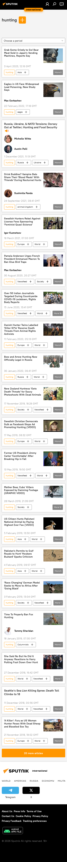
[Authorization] (47, 4)
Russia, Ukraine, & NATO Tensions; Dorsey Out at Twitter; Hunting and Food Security (30, 125)
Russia (21, 162)
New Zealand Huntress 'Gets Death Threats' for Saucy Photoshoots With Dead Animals (22, 391)
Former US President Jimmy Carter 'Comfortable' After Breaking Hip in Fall (20, 456)
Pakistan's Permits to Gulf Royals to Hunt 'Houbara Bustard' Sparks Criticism (18, 553)
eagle (20, 112)
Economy (48, 780)
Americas (20, 780)
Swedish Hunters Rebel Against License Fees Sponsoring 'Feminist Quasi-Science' (22, 221)
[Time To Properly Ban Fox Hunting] (53, 619)
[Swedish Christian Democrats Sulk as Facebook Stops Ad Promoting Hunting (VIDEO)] (53, 426)
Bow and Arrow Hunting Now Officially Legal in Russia (20, 358)
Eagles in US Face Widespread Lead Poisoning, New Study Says (21, 87)
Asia (20, 72)
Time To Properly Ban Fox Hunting (18, 616)
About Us (7, 811)
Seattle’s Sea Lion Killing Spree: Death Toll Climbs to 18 (31, 692)
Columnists (23, 644)
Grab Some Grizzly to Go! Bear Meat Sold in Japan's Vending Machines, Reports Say (21, 53)
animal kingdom (25, 206)
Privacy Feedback (11, 821)
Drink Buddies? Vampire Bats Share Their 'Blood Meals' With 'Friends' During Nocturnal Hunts (22, 177)
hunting (9, 20)
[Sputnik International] (11, 5)
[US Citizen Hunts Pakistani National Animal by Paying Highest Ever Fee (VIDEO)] (53, 523)
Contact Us (8, 816)
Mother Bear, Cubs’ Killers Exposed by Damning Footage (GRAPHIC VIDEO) (21, 490)
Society (40, 281)
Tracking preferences (35, 821)
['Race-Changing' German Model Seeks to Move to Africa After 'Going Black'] (53, 587)
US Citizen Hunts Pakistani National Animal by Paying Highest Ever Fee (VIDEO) (19, 521)
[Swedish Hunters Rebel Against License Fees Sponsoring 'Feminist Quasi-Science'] (53, 223)
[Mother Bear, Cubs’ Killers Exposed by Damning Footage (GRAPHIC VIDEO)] (53, 492)
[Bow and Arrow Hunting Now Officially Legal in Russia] (53, 361)
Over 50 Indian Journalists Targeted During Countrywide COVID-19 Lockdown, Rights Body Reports (21, 298)
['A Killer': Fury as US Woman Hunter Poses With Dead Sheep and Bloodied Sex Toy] (53, 725)
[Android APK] (13, 831)
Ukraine (37, 162)
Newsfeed (22, 281)
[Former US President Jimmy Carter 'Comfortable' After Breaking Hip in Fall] (53, 458)
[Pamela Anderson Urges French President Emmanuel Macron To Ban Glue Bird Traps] (53, 260)
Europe (21, 244)
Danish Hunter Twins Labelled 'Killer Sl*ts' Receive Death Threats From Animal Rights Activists (21, 330)
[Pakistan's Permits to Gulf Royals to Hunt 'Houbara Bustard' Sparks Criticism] (53, 555)
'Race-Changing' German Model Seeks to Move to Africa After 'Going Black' (22, 585)
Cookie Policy (23, 816)
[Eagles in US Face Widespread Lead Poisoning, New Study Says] (53, 90)
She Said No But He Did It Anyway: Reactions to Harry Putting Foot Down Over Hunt (21, 659)
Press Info (19, 811)
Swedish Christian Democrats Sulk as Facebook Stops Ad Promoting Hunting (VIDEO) (21, 424)
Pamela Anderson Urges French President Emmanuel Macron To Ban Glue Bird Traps (22, 259)
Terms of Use (34, 811)
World (37, 244)
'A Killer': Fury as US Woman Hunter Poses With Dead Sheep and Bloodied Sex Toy (22, 723)
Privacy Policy (40, 816)
